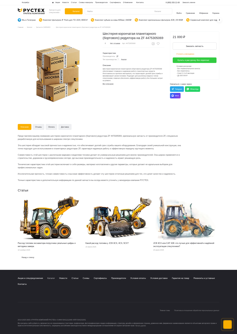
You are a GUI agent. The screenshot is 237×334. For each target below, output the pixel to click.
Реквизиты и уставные (204, 278)
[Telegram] (25, 294)
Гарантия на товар (180, 278)
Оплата (51, 127)
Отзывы (38, 127)
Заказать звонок (188, 2)
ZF (117, 56)
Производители (118, 278)
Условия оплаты (138, 278)
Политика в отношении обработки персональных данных (196, 310)
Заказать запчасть (194, 46)
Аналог (124, 59)
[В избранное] (158, 43)
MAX (177, 96)
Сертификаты (100, 278)
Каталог (51, 278)
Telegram (178, 89)
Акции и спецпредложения (30, 278)
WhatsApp (194, 89)
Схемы (86, 278)
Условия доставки (158, 278)
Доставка (65, 127)
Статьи (75, 278)
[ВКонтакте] (19, 294)
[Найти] (168, 11)
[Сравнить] (153, 43)
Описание (25, 127)
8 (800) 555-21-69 (173, 3)
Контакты (22, 284)
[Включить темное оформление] (217, 2)
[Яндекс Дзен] (36, 294)
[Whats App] (30, 294)
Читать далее (140, 326)
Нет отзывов (115, 43)
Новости (63, 278)
